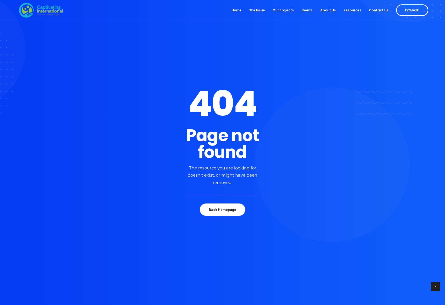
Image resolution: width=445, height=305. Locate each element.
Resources (352, 10)
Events (307, 10)
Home (237, 10)
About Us (328, 10)
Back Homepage (222, 210)
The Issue (257, 10)
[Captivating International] (41, 10)
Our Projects (283, 10)
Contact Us (378, 10)
